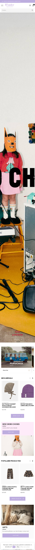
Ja (13, 547)
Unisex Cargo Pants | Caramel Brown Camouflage (9, 488)
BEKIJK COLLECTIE (16, 498)
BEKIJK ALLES (16, 416)
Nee (18, 547)
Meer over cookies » (25, 547)
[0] (33, 5)
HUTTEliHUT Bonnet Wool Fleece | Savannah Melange (9, 405)
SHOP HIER (11, 432)
